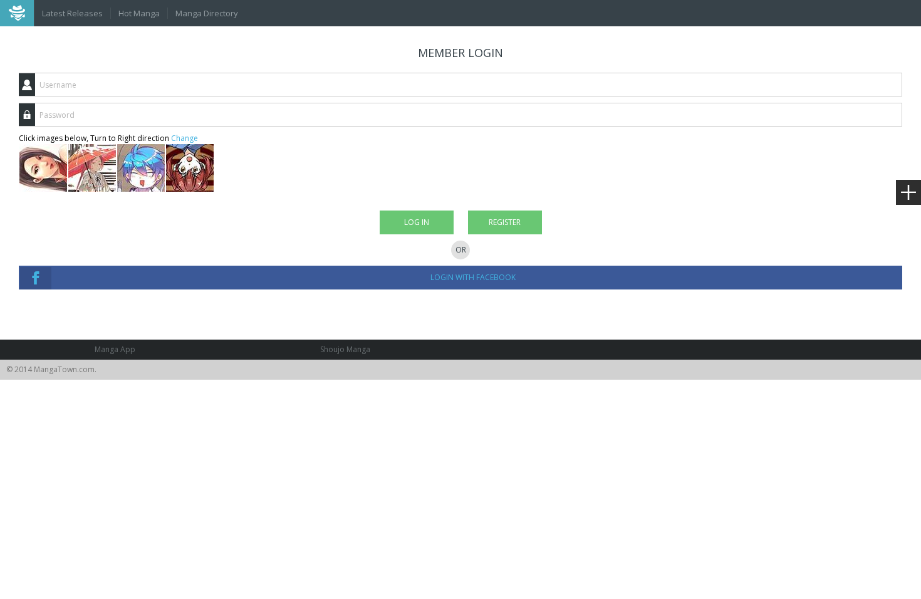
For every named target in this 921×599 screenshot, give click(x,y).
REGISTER (505, 222)
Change (184, 138)
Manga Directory (206, 13)
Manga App (115, 349)
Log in (416, 222)
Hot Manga (139, 13)
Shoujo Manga (345, 349)
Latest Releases (72, 13)
